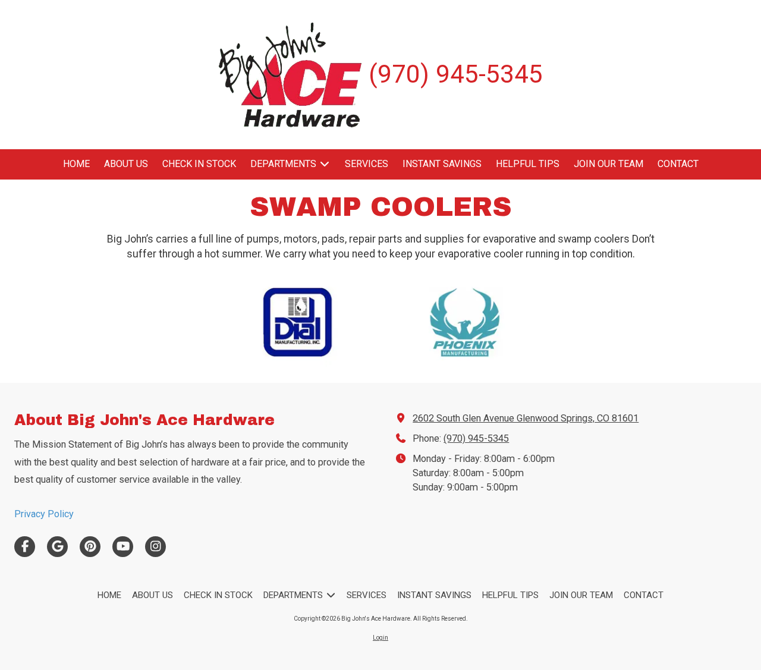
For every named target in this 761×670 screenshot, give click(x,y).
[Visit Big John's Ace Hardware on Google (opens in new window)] (57, 546)
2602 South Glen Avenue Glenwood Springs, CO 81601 (526, 418)
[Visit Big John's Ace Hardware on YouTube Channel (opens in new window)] (122, 546)
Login (380, 637)
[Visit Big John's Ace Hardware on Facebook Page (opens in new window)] (24, 546)
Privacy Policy (44, 514)
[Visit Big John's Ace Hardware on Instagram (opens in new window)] (155, 546)
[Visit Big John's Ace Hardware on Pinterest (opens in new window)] (90, 546)
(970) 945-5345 (476, 438)
